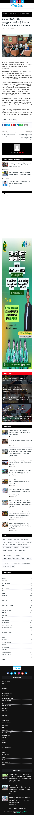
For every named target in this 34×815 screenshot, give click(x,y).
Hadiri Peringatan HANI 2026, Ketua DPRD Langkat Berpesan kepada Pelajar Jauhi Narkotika (14, 408)
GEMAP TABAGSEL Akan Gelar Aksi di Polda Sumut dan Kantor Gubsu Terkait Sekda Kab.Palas (15, 379)
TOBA (12, 566)
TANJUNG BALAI (6, 563)
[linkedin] (26, 673)
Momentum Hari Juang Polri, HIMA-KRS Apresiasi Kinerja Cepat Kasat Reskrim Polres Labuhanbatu (20, 164)
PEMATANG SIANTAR (7, 558)
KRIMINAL (5, 544)
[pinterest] (20, 1)
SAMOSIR (29, 558)
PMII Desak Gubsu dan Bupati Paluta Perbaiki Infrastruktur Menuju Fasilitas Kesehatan (19, 481)
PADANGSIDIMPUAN (7, 555)
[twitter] (14, 1)
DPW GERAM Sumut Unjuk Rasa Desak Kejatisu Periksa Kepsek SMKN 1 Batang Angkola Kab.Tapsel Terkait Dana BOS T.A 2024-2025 (20, 503)
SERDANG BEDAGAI (7, 561)
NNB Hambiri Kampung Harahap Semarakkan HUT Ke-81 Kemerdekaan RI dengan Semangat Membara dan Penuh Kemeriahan (20, 788)
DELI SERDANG (11, 542)
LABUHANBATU (12, 544)
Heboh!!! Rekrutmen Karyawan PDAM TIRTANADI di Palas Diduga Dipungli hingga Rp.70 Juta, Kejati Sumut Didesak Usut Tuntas (20, 525)
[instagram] (17, 1)
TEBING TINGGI (6, 566)
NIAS (16, 550)
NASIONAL (10, 550)
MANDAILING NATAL (24, 547)
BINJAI (4, 542)
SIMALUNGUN (22, 561)
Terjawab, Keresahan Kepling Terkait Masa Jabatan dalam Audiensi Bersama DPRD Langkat (16, 389)
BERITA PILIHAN (24, 539)
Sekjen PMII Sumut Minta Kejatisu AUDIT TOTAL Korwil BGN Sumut (20, 182)
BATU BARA (16, 539)
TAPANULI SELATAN (16, 563)
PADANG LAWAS (12, 119)
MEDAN (4, 550)
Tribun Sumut (20, 812)
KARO (23, 542)
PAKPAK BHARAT (17, 555)
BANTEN (10, 539)
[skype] (22, 1)
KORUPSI (10, 13)
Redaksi (5, 28)
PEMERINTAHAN (16, 558)
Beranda (5, 13)
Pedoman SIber (22, 808)
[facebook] (11, 1)
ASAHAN (4, 539)
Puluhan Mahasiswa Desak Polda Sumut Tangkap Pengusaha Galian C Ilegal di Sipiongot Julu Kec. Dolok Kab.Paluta (17, 417)
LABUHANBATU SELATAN (23, 544)
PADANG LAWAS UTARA (17, 553)
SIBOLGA (15, 561)
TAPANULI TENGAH (26, 563)
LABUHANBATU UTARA (7, 547)
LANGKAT (16, 547)
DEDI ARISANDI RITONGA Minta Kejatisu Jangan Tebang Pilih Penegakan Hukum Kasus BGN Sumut (20, 174)
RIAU (23, 558)
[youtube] (22, 673)
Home (10, 808)
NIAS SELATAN (22, 550)
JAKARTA (18, 542)
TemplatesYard (26, 811)
